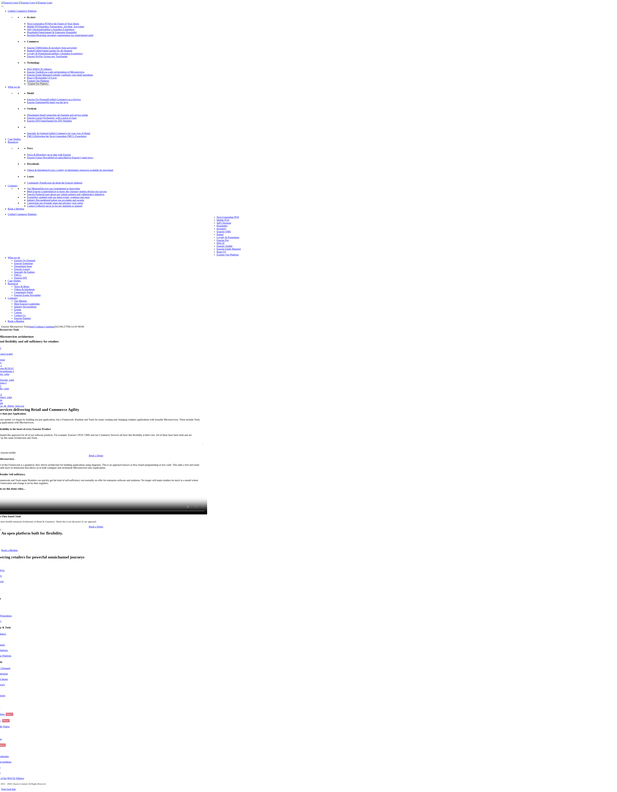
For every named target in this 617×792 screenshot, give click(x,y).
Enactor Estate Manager (229, 249)
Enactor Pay (223, 240)
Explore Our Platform (38, 80)
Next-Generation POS (228, 217)
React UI (221, 251)
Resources (13, 142)
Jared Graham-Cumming (41, 326)
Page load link (8, 789)
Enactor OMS (224, 231)
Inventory (221, 228)
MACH (220, 243)
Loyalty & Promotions (228, 237)
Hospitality (222, 225)
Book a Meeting (16, 208)
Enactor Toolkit (224, 246)
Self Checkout (224, 223)
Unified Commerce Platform (22, 11)
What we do (14, 87)
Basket (220, 234)
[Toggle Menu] (2, 6)
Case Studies (14, 139)
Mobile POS (223, 220)
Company (13, 185)
